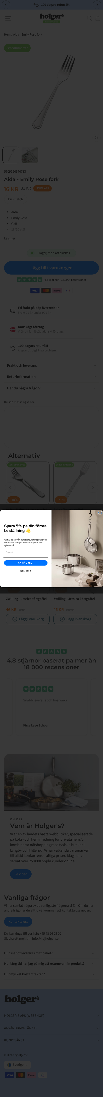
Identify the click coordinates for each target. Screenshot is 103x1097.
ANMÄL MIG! (26, 563)
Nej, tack (25, 571)
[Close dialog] (100, 512)
